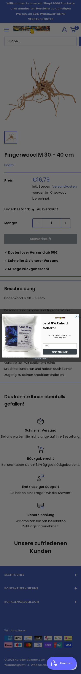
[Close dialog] (76, 316)
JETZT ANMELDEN (59, 352)
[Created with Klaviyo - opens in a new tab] (40, 359)
